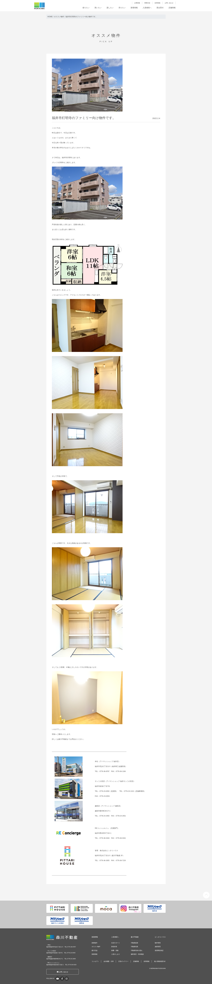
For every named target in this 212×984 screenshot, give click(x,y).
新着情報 (134, 8)
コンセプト (95, 961)
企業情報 (137, 3)
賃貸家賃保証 (159, 950)
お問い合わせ (169, 3)
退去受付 (160, 8)
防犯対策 (114, 946)
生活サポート (115, 943)
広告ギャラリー (123, 961)
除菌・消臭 (114, 950)
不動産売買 (134, 946)
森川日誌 (94, 950)
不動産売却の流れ (136, 950)
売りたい (122, 8)
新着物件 (94, 943)
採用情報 (157, 3)
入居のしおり (115, 954)
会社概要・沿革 (109, 961)
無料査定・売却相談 (137, 954)
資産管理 (158, 946)
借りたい (86, 8)
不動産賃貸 (134, 943)
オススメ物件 (96, 946)
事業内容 (147, 3)
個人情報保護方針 (160, 961)
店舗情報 (172, 8)
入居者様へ (147, 8)
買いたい (98, 8)
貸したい (110, 8)
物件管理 (158, 943)
